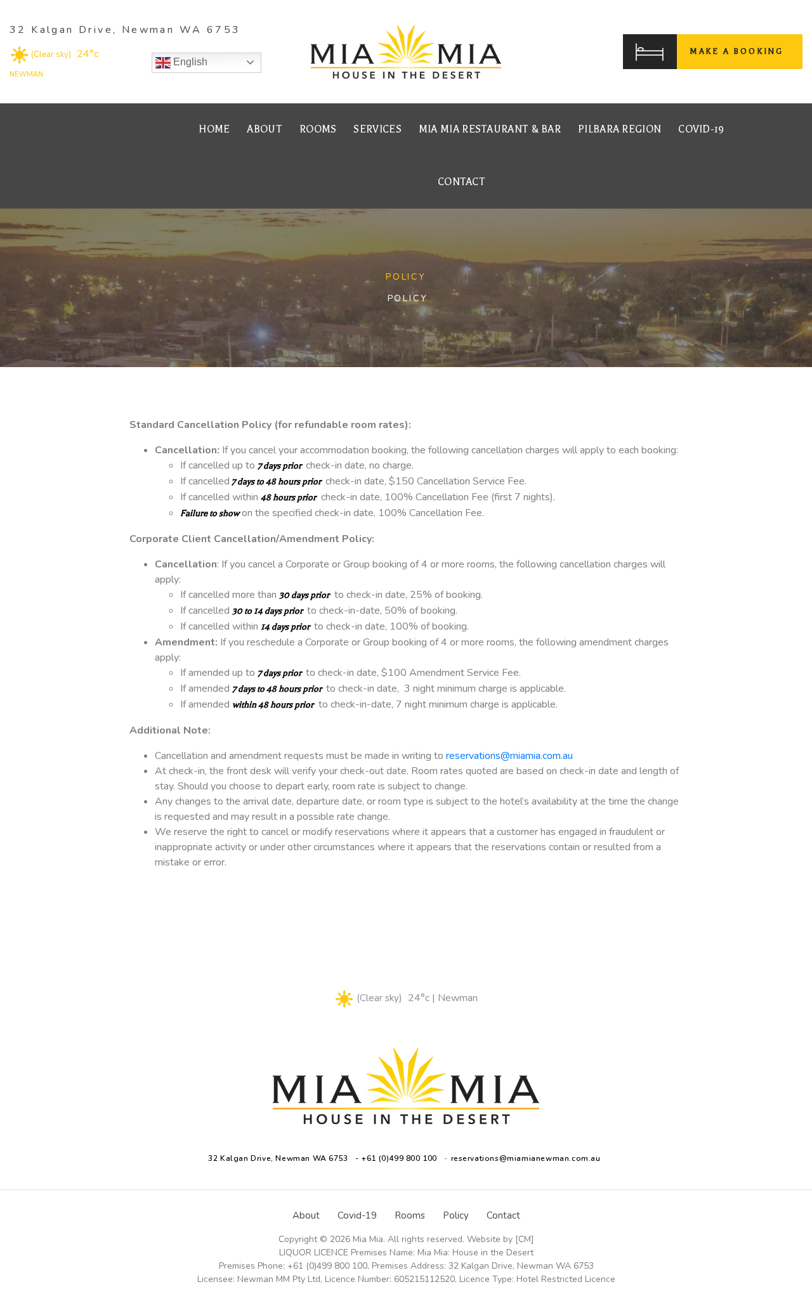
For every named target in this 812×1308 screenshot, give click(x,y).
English (189, 61)
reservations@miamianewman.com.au (526, 1158)
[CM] (524, 1239)
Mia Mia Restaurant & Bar (490, 129)
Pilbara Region (619, 129)
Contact (461, 182)
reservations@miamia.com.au (509, 756)
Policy (456, 1215)
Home (214, 129)
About (264, 129)
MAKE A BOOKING (736, 51)
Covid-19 (701, 129)
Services (377, 129)
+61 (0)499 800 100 (399, 1158)
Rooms (318, 129)
